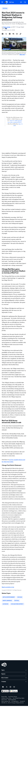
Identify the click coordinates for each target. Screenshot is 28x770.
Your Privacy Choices (12, 696)
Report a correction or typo (8, 587)
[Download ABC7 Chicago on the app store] (5, 691)
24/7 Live (11, 2)
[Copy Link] (20, 34)
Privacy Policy (4, 696)
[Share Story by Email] (17, 34)
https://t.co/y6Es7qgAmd (16, 120)
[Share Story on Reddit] (9, 34)
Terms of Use (4, 699)
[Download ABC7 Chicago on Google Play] (13, 691)
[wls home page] (4, 664)
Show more (22, 54)
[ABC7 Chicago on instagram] (10, 687)
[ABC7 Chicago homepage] (6, 2)
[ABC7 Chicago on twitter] (6, 687)
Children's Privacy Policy (6, 698)
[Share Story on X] (6, 34)
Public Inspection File (5, 701)
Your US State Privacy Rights (18, 698)
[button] (2, 2)
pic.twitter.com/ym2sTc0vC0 (14, 122)
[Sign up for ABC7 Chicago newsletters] (14, 687)
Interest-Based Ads (12, 699)
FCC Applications (15, 701)
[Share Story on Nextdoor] (13, 34)
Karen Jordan (6, 27)
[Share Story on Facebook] (2, 34)
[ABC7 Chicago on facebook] (3, 687)
